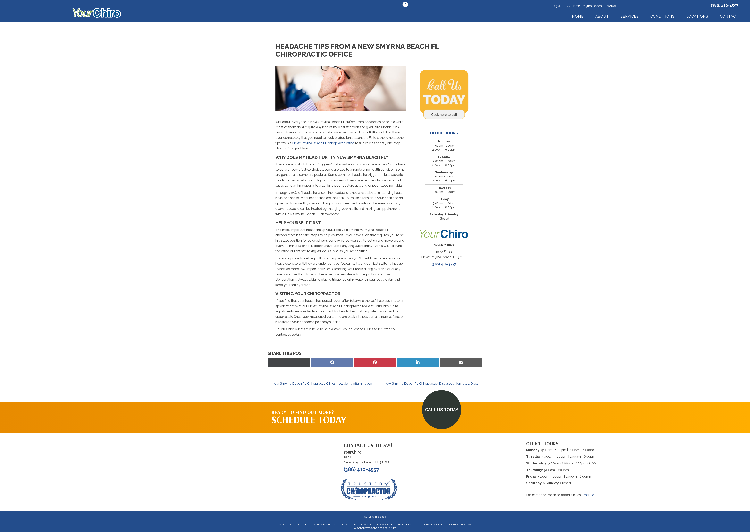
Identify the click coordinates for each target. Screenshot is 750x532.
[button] (441, 409)
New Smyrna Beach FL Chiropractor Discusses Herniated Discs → (433, 383)
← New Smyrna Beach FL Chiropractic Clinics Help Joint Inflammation (320, 383)
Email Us (588, 495)
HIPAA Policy (384, 524)
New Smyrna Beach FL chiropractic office (323, 143)
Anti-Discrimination (324, 524)
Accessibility (298, 524)
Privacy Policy (407, 524)
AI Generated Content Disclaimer (375, 528)
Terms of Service (432, 524)
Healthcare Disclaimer (356, 524)
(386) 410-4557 (724, 5)
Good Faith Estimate (460, 524)
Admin (280, 524)
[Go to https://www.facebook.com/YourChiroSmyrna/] (405, 5)
